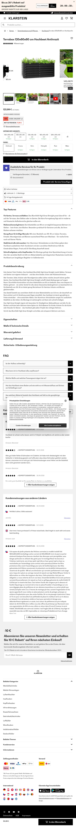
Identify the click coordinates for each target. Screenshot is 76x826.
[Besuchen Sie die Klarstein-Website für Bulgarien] (24, 794)
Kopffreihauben (9, 703)
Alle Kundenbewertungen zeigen (41, 485)
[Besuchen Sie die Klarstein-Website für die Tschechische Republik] (4, 794)
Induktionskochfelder (11, 729)
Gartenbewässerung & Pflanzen (28, 31)
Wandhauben (8, 725)
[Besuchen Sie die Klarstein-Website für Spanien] (24, 790)
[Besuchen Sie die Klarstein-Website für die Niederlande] (4, 799)
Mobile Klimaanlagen (11, 690)
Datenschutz (7, 815)
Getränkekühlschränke (11, 716)
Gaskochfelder (8, 734)
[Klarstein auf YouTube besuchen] (14, 812)
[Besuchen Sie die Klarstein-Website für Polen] (12, 794)
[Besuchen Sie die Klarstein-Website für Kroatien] (16, 794)
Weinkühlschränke (10, 686)
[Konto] (62, 18)
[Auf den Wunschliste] (72, 38)
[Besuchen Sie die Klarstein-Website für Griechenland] (16, 799)
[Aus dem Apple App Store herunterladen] (44, 791)
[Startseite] (6, 31)
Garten (11, 31)
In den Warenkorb (39, 159)
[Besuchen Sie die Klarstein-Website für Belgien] (32, 794)
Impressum (26, 815)
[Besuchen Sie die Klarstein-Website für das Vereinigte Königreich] (28, 790)
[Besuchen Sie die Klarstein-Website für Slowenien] (12, 799)
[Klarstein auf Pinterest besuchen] (18, 812)
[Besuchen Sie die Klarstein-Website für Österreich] (8, 790)
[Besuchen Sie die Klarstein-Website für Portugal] (8, 799)
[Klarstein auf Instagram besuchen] (4, 812)
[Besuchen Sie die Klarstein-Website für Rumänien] (20, 794)
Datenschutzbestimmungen (46, 798)
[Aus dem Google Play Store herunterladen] (58, 791)
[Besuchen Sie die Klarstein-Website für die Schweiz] (12, 790)
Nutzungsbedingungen (63, 798)
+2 (67, 137)
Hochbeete (45, 31)
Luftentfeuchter (9, 694)
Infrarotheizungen (9, 708)
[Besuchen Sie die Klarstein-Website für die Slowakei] (32, 790)
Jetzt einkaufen (52, 6)
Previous (6, 69)
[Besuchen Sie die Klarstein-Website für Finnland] (28, 794)
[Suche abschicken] (3, 25)
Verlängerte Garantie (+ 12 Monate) (26, 174)
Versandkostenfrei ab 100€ (63, 13)
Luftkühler (7, 721)
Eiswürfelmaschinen (10, 712)
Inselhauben (7, 699)
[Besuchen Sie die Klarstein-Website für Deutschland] (4, 790)
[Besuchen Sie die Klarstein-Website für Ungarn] (8, 794)
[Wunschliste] (66, 18)
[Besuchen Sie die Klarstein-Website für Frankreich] (16, 790)
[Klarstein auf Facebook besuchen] (9, 812)
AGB (17, 815)
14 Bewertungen (19, 43)
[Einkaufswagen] (71, 18)
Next (70, 69)
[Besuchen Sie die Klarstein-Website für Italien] (20, 790)
